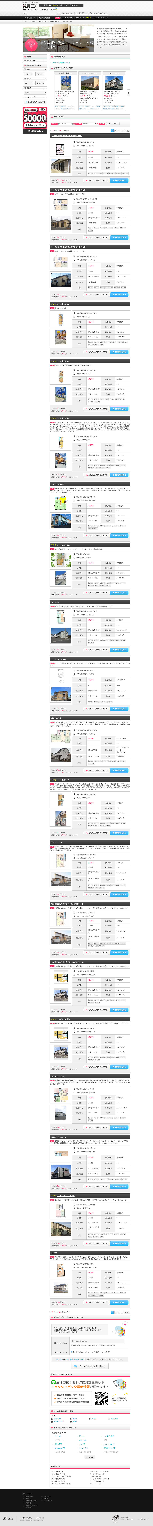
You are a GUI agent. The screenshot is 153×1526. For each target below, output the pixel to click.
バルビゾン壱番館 (63, 1019)
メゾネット (82, 1440)
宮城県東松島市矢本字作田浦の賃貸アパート (67, 904)
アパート (82, 1436)
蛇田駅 (75, 1421)
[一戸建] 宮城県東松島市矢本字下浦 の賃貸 (66, 136)
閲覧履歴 (83, 13)
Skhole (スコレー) (58, 1137)
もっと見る (90, 1457)
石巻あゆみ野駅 (58, 1421)
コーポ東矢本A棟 (63, 780)
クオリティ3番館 (57, 484)
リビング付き (83, 1448)
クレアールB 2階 (95, 1476)
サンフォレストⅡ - (57, 1471)
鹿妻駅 (75, 1419)
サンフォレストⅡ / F (90, 73)
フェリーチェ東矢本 (58, 659)
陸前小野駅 (57, 1419)
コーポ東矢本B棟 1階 (58, 1474)
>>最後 (127, 131)
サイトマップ (48, 1501)
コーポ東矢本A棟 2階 (58, 1479)
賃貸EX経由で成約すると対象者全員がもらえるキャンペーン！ (82, 18)
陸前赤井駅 (114, 1419)
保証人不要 (58, 1444)
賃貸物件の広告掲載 (32, 1505)
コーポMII (55, 602)
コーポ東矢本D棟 (63, 361)
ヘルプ (46, 1498)
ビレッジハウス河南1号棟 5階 (61, 1476)
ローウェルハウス (63, 545)
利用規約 (59, 1359)
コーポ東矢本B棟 (63, 304)
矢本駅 (94, 1419)
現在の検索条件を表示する (61, 62)
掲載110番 (29, 1503)
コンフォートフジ (57, 1076)
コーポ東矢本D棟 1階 (58, 1481)
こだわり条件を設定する (36, 102)
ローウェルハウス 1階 (97, 1474)
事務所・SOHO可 (109, 1448)
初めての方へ (48, 1496)
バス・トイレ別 (109, 1444)
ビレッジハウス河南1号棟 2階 (99, 1479)
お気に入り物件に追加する (97, 180)
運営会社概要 (30, 1496)
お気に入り (69, 13)
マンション (58, 1436)
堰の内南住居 (56, 718)
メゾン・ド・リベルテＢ (66, 1196)
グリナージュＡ (57, 842)
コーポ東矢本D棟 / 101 (65, 73)
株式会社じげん (27, 1518)
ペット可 (82, 1444)
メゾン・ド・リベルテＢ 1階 (99, 1471)
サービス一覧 (40, 1518)
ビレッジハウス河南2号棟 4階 (61, 1484)
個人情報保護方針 (31, 1501)
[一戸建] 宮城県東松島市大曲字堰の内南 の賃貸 (68, 190)
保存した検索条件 (99, 13)
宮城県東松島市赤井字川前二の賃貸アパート (67, 962)
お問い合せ (29, 1507)
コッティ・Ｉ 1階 (95, 1484)
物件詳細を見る (120, 180)
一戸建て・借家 (109, 1436)
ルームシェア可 (60, 1448)
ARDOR (54, 1253)
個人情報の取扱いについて (75, 1359)
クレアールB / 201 (114, 73)
